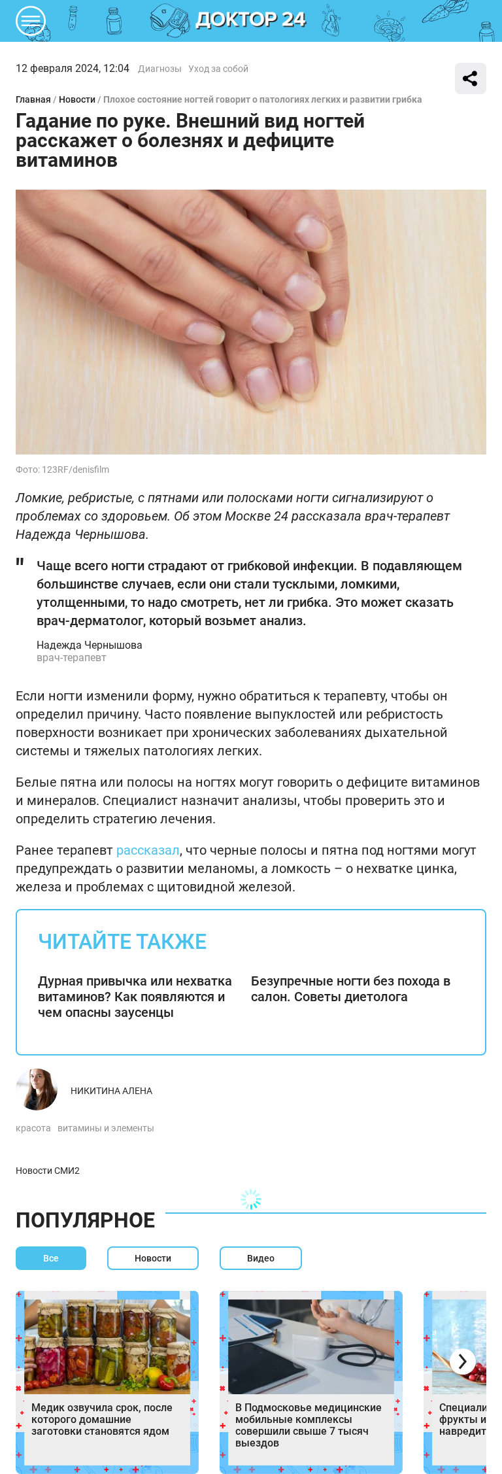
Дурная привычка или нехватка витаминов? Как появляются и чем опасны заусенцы (135, 996)
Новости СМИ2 (48, 1170)
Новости (77, 99)
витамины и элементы (106, 1128)
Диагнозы (160, 68)
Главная (33, 99)
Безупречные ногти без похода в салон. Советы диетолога (350, 988)
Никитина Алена (111, 1091)
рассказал (148, 850)
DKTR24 (251, 21)
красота (33, 1128)
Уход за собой (218, 68)
